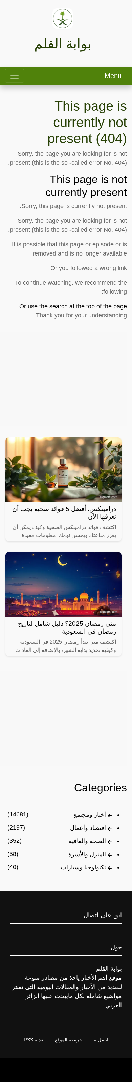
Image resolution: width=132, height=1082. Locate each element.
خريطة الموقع (68, 1039)
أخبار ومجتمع (89, 814)
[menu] (14, 76)
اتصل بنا (100, 1039)
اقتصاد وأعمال (88, 827)
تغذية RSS (34, 1039)
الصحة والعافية (87, 841)
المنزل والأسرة (87, 854)
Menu (113, 76)
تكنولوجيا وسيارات (83, 867)
